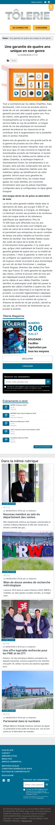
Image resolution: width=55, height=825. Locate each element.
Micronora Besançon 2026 (19, 421)
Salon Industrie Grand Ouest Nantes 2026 (25, 430)
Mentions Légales (10, 766)
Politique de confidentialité (16, 771)
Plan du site (7, 750)
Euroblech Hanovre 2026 (19, 438)
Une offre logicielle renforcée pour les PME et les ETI (25, 652)
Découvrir (27, 359)
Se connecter (20, 27)
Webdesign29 (27, 821)
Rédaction (7, 759)
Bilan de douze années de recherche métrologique (26, 584)
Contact (6, 753)
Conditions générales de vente (17, 769)
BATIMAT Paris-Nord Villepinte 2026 (23, 413)
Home (5, 38)
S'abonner (41, 27)
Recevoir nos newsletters (17, 376)
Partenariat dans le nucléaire (21, 721)
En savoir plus (46, 390)
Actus (14, 61)
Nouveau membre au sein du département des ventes (21, 516)
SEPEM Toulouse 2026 (18, 405)
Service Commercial (11, 762)
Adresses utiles (9, 756)
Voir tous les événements (43, 447)
